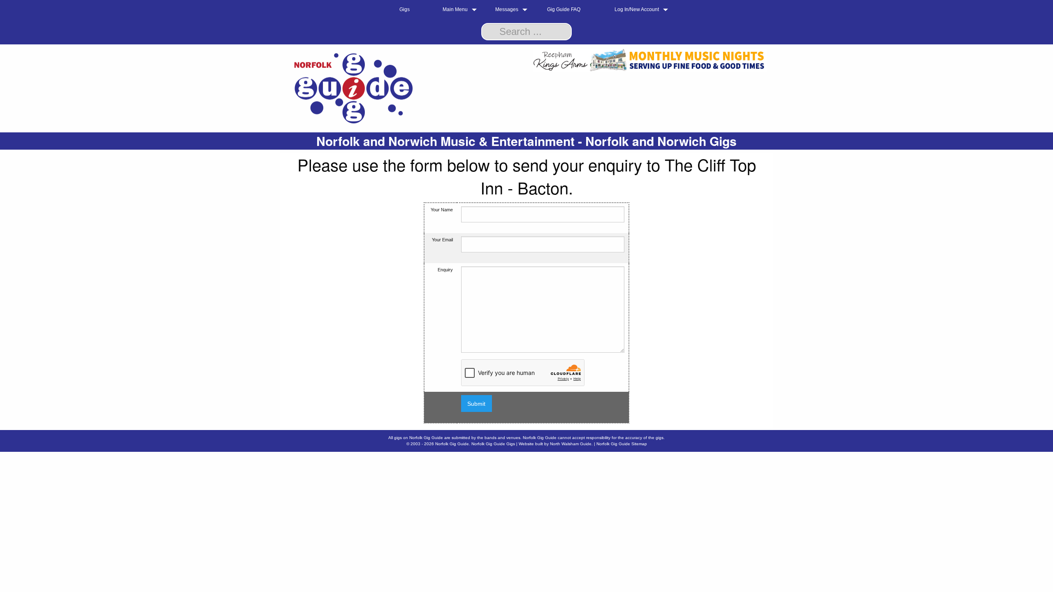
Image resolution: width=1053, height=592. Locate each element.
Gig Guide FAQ (563, 9)
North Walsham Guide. (571, 444)
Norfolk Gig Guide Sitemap (621, 444)
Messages (506, 9)
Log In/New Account (637, 9)
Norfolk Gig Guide (452, 444)
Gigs (404, 9)
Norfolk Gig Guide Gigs (493, 444)
